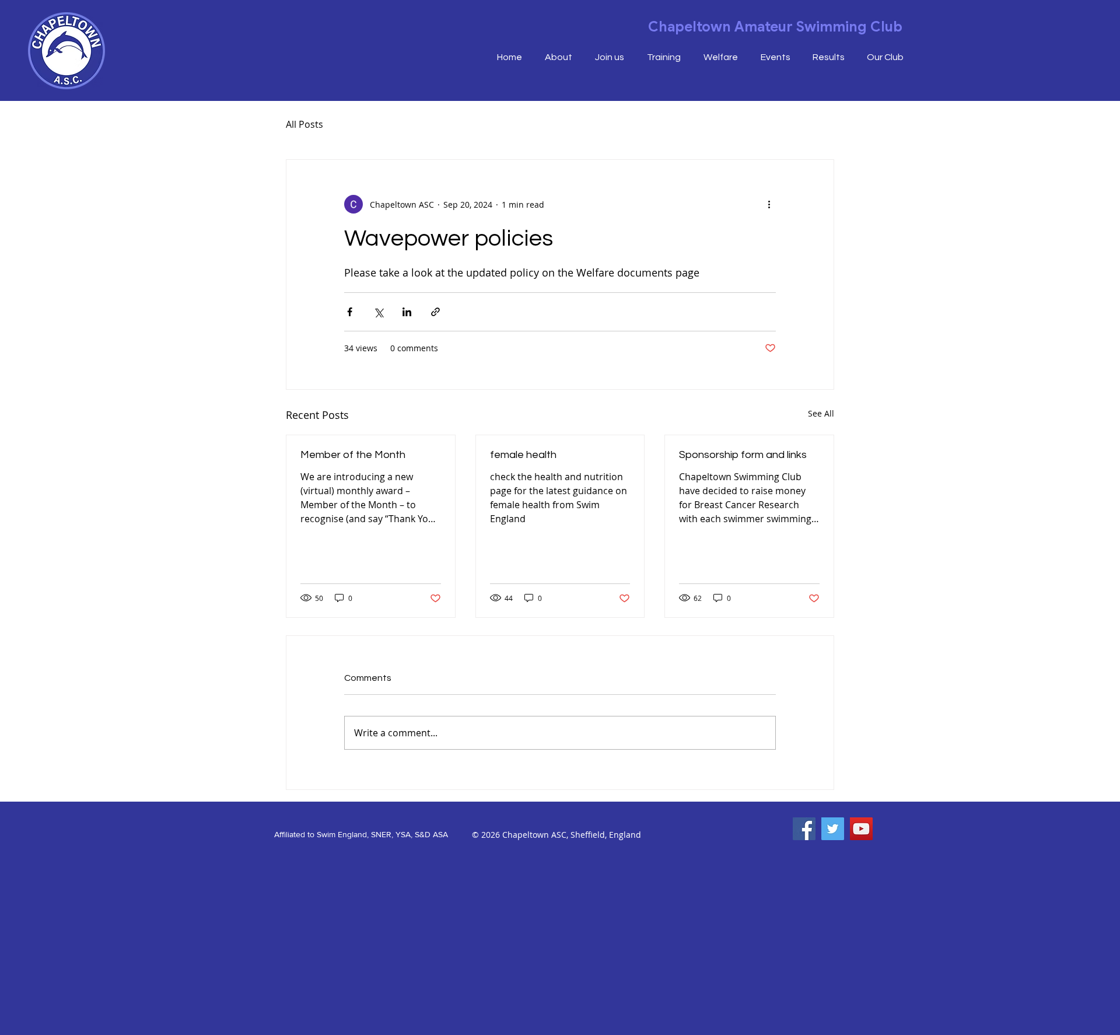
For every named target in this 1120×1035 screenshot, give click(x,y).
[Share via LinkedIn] (406, 311)
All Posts (304, 124)
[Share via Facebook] (349, 311)
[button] (885, 57)
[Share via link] (435, 311)
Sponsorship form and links (743, 454)
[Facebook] (804, 828)
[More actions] (769, 204)
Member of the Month (352, 454)
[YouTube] (861, 828)
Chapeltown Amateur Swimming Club (775, 27)
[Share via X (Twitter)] (378, 311)
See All (821, 413)
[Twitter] (832, 828)
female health (523, 454)
